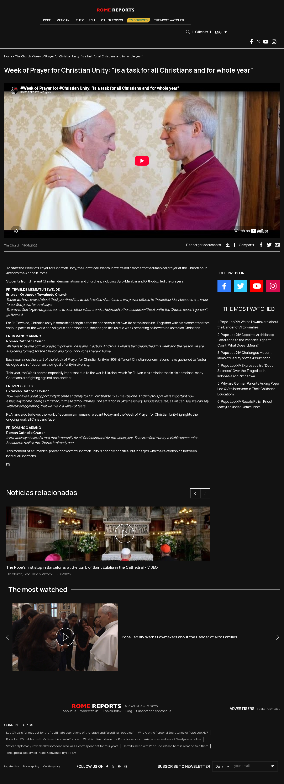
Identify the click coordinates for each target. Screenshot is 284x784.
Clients (201, 31)
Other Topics (112, 20)
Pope (47, 20)
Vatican (63, 20)
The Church (85, 20)
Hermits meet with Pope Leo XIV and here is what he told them (165, 746)
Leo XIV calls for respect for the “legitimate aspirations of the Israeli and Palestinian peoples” (70, 732)
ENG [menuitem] (218, 32)
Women (47, 574)
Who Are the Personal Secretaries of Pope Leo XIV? (173, 732)
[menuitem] (220, 32)
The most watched (169, 20)
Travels (36, 574)
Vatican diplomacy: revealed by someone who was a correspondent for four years (62, 746)
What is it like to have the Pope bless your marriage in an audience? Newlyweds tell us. (142, 739)
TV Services (138, 20)
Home (8, 56)
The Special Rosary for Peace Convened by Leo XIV (41, 753)
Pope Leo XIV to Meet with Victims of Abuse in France (42, 739)
